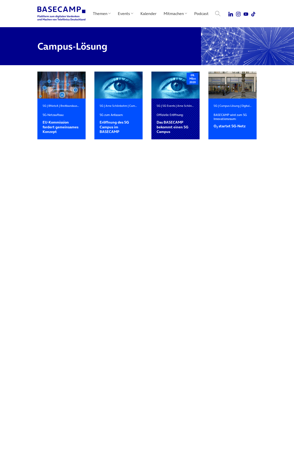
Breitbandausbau (71, 106)
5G (44, 106)
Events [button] (124, 13)
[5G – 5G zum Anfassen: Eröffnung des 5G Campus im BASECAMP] (118, 85)
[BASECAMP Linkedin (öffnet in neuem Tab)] (231, 14)
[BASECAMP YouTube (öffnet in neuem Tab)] (246, 14)
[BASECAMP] (61, 13)
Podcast (201, 13)
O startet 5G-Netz (230, 121)
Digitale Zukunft (251, 106)
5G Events (168, 106)
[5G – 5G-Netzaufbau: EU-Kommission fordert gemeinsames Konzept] (61, 85)
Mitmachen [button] (174, 13)
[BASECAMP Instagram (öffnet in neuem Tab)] (238, 14)
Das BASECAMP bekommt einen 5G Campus (172, 123)
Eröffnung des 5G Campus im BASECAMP (114, 123)
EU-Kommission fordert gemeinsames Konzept (60, 123)
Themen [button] (100, 13)
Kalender (148, 13)
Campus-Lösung (229, 106)
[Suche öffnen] (217, 13)
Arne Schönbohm (116, 106)
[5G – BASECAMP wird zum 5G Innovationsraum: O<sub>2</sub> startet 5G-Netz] (232, 85)
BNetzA (53, 106)
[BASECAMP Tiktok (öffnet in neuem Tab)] (253, 14)
